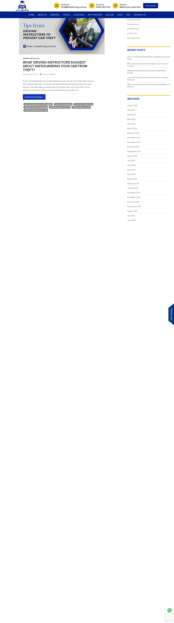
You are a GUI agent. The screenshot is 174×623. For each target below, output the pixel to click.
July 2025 (131, 160)
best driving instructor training (38, 104)
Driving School (133, 28)
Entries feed (8, 29)
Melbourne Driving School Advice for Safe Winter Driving (146, 71)
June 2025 (131, 165)
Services (54, 14)
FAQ (128, 14)
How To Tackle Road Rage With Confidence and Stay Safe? (148, 58)
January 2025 (132, 188)
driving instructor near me (36, 107)
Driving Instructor (31, 58)
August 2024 (132, 211)
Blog (120, 14)
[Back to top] (169, 618)
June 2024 (131, 220)
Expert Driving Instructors (36, 110)
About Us (42, 14)
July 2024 (131, 215)
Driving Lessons (133, 24)
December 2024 (133, 192)
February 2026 (133, 133)
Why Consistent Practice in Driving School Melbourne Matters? (148, 85)
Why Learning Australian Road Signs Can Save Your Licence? (147, 64)
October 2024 (133, 202)
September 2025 (134, 151)
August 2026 (132, 105)
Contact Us (140, 14)
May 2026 (131, 119)
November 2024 (133, 197)
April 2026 (131, 124)
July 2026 (131, 110)
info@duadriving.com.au (73, 6)
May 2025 (131, 169)
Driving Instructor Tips (60, 107)
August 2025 (132, 156)
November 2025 (133, 142)
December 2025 (133, 137)
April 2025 (131, 174)
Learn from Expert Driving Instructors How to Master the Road (148, 78)
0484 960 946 (103, 6)
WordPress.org (9, 35)
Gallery (109, 14)
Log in (6, 26)
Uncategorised (133, 38)
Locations (78, 14)
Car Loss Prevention (63, 104)
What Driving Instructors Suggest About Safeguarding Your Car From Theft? (55, 66)
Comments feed (9, 32)
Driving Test (132, 33)
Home (31, 14)
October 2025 (133, 146)
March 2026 (132, 128)
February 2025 (133, 183)
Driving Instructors (81, 107)
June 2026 (131, 114)
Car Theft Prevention (83, 104)
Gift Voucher (95, 14)
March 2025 (132, 179)
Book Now (151, 5)
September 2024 (134, 206)
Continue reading (35, 97)
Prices (66, 14)
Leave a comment (49, 74)
